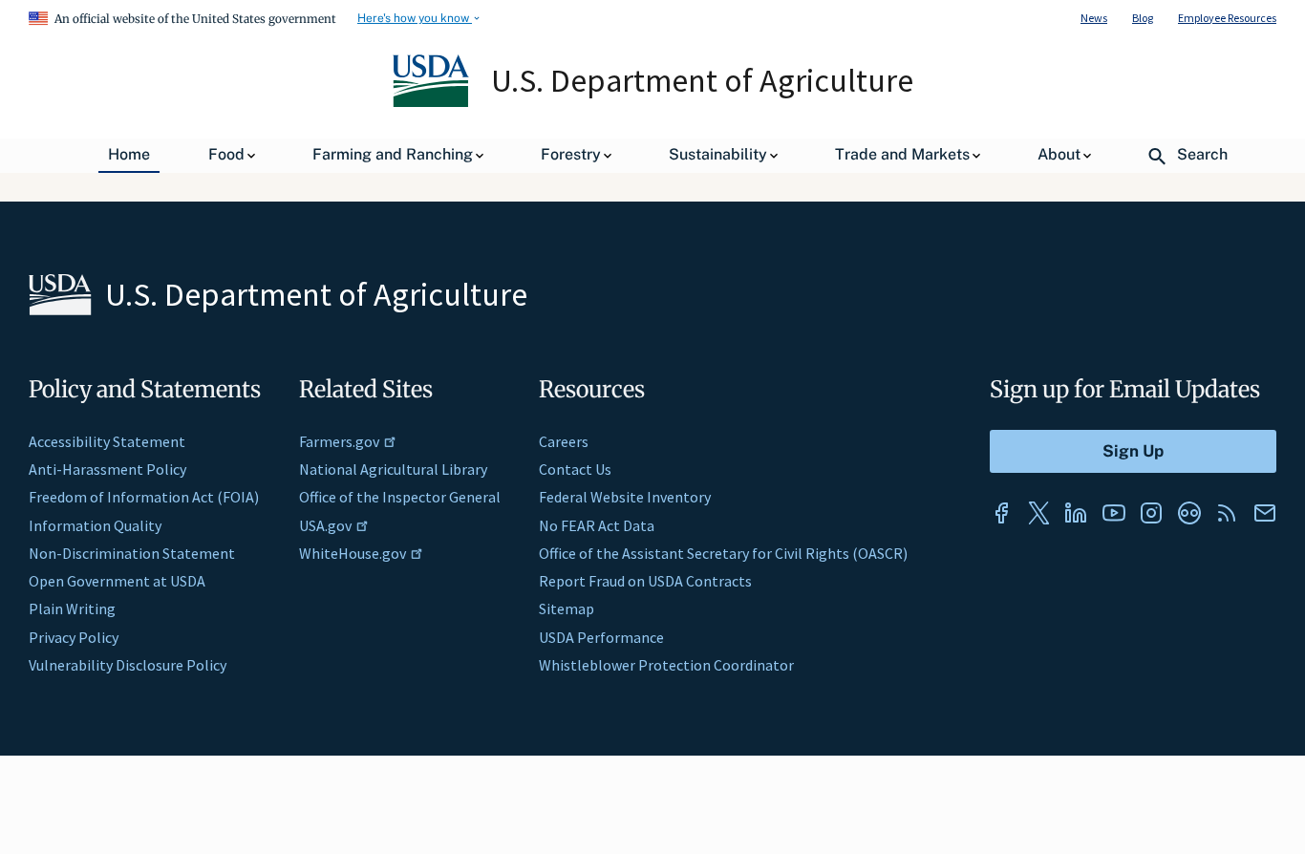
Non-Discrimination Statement (132, 553)
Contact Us (575, 469)
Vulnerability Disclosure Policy (127, 664)
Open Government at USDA (117, 580)
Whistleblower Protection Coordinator (666, 664)
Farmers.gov (339, 441)
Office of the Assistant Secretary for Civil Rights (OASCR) (723, 553)
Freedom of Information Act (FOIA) (144, 496)
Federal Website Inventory (625, 496)
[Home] (432, 102)
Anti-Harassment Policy (107, 469)
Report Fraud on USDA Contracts (645, 580)
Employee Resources (1227, 18)
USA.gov (325, 525)
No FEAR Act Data (596, 525)
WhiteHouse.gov (352, 553)
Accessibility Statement (107, 441)
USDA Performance (601, 637)
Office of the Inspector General (400, 496)
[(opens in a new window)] (1001, 513)
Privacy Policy (73, 637)
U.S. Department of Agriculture (702, 80)
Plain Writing (72, 608)
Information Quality (95, 525)
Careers (563, 441)
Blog (1142, 18)
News (1093, 18)
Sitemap (566, 608)
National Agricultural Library (393, 469)
